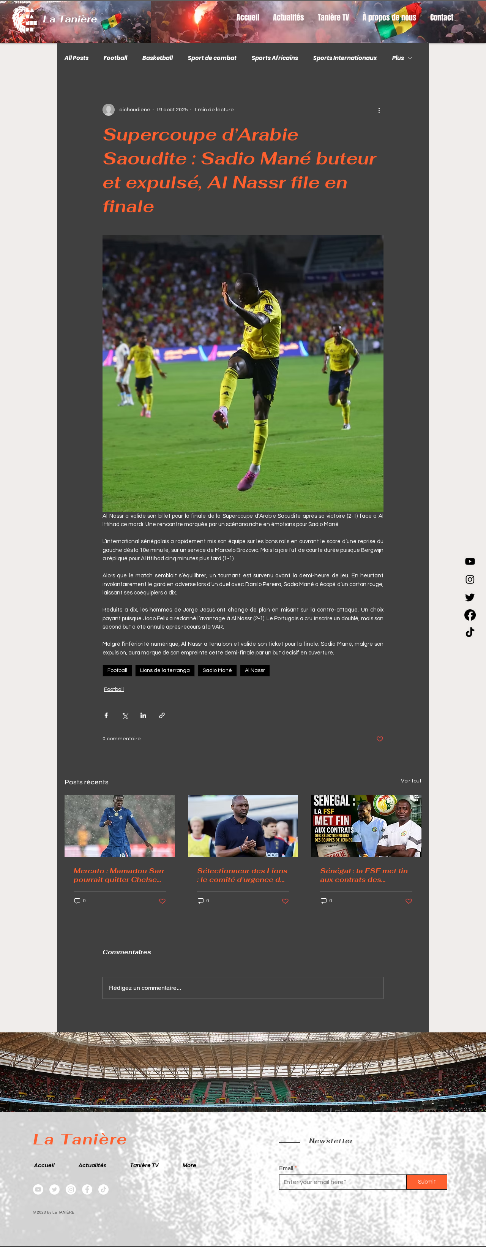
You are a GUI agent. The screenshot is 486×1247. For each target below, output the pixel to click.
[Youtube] (470, 561)
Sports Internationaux (345, 58)
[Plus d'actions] (378, 109)
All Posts (76, 58)
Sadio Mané (217, 670)
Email (286, 1168)
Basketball (157, 58)
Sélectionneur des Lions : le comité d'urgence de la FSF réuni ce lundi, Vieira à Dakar (242, 875)
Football (115, 58)
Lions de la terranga (165, 670)
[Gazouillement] (470, 597)
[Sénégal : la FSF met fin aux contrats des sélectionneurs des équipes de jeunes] (366, 826)
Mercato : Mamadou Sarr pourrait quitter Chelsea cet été (119, 875)
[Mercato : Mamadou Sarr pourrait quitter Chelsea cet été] (120, 826)
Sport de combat (212, 58)
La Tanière (70, 19)
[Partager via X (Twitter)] (124, 715)
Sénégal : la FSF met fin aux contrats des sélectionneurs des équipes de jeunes (364, 875)
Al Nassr (255, 670)
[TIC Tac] (470, 633)
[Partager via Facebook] (106, 715)
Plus (398, 58)
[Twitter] (54, 1189)
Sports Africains (275, 58)
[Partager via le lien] (162, 715)
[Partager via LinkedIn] (143, 715)
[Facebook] (470, 615)
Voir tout (411, 781)
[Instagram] (470, 579)
